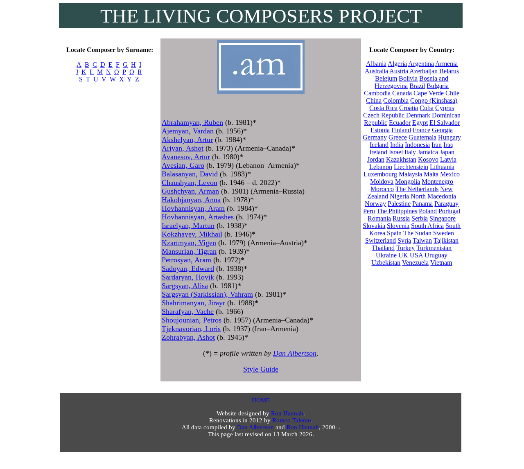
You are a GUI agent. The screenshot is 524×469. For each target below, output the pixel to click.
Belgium (386, 78)
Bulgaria (438, 85)
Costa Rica (383, 107)
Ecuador (400, 122)
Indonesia (417, 144)
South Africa (427, 225)
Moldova (381, 181)
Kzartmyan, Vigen (189, 243)
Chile (452, 93)
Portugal (449, 210)
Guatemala (422, 137)
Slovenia (398, 225)
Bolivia (408, 78)
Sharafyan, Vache (188, 311)
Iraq (448, 144)
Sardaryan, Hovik (188, 277)
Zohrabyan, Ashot (188, 337)
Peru (369, 210)
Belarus (449, 71)
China (374, 100)
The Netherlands (416, 188)
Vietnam (441, 262)
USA (416, 255)
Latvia (448, 159)
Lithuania (442, 166)
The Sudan (417, 233)
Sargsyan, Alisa (185, 286)
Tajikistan (446, 240)
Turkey (405, 247)
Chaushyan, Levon (189, 182)
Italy (410, 152)
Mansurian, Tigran (189, 251)
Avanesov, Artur (186, 157)
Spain (394, 233)
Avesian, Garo (183, 165)
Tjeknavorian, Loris (191, 329)
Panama (422, 203)
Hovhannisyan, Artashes (198, 217)
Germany (375, 137)
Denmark (418, 115)
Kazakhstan (401, 159)
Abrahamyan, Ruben (192, 122)
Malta (431, 174)
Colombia (396, 100)
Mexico (450, 174)
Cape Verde (428, 93)
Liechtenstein (411, 166)
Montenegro (437, 181)
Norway (375, 203)
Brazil (417, 85)
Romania (379, 218)
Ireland (378, 152)
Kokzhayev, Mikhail (192, 234)
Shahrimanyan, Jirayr (193, 303)
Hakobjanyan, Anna (191, 200)
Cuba (427, 107)
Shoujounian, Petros (191, 320)
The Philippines (397, 210)
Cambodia (377, 93)
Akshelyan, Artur (187, 139)
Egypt (420, 122)
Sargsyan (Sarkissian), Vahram (207, 294)
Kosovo (428, 159)
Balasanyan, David (190, 174)
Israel (396, 152)
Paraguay (446, 203)
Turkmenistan (434, 247)
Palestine (399, 203)
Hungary (449, 137)
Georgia (442, 129)
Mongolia (407, 181)
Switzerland (380, 240)
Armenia (446, 63)
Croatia (408, 107)
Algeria (397, 63)
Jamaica (428, 152)
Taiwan (422, 240)
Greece (397, 137)
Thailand (383, 247)
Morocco (382, 188)
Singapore (442, 218)
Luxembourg (380, 174)
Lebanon (380, 166)
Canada (402, 93)
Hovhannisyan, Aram (193, 208)
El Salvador (444, 122)
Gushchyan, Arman (190, 191)
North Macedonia (433, 196)
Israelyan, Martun (188, 225)
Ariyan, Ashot (182, 148)
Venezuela (415, 262)
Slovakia (374, 225)
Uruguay (436, 255)
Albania (376, 63)
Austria (398, 71)
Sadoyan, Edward (188, 268)
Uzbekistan (385, 262)
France (421, 129)
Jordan (375, 159)
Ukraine (386, 255)
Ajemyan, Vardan (188, 131)
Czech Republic (383, 115)
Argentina (421, 63)
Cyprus (444, 107)
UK (403, 255)
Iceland (379, 144)
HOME (261, 400)
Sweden (443, 233)
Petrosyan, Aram (186, 260)
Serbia (419, 218)
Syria (404, 240)
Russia (401, 218)
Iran (436, 144)
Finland (401, 129)
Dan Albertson (294, 353)
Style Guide (260, 369)
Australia (376, 71)
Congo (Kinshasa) (433, 100)
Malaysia (410, 174)
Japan (447, 152)
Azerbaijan (423, 71)
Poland (428, 210)
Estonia (380, 129)
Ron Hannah (287, 413)
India (396, 144)
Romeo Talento (291, 420)
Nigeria (399, 196)
